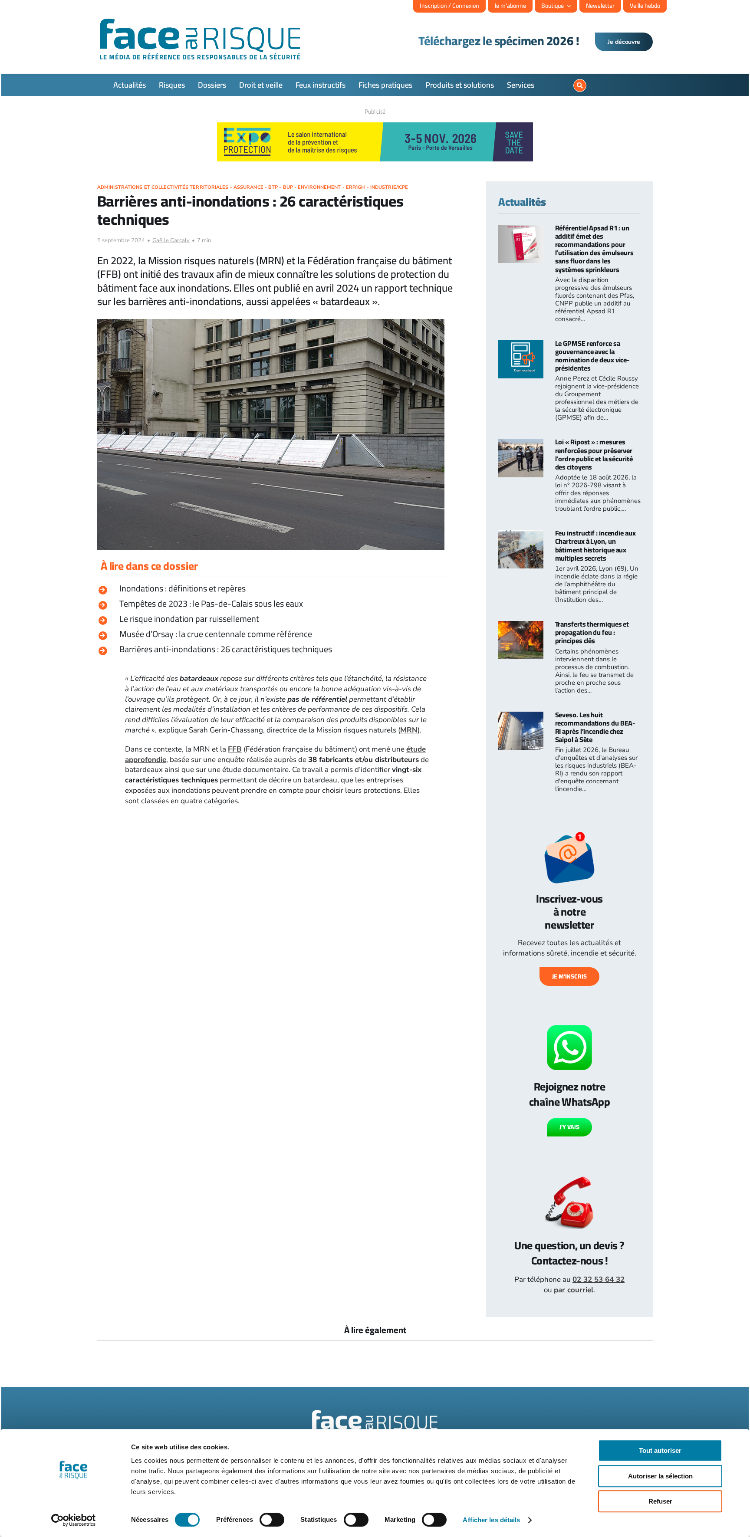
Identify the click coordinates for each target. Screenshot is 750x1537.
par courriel (573, 1290)
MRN (409, 730)
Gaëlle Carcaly (171, 240)
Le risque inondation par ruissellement (189, 619)
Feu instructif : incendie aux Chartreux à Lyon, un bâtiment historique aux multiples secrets (595, 545)
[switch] (272, 1520)
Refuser (660, 1501)
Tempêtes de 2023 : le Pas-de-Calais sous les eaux (211, 603)
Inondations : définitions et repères (182, 588)
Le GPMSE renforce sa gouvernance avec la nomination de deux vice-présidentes (592, 356)
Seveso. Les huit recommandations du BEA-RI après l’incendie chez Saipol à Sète (595, 727)
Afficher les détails (491, 1520)
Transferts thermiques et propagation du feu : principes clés (592, 632)
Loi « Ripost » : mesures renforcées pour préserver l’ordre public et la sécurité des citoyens (594, 454)
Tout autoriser (660, 1450)
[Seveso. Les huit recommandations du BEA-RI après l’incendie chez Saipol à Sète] (520, 717)
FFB (235, 749)
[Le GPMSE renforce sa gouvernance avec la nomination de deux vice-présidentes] (520, 345)
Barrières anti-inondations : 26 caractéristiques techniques (225, 649)
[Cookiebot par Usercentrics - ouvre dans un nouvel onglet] (74, 1520)
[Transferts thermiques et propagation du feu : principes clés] (520, 626)
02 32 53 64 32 (598, 1279)
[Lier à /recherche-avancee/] (579, 85)
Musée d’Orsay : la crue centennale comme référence (215, 634)
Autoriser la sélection (660, 1476)
